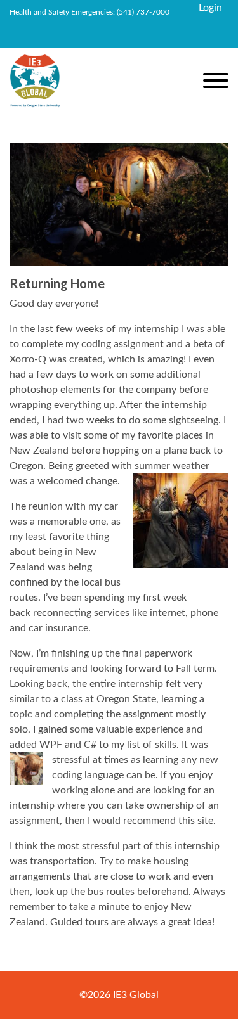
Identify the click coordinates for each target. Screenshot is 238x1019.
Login (210, 8)
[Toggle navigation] (216, 82)
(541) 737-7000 (143, 12)
